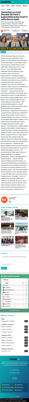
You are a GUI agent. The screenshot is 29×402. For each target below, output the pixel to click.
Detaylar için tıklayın (15, 310)
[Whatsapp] (13, 378)
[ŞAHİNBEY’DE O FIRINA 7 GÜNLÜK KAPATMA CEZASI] (21, 213)
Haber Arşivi (19, 390)
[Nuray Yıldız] (4, 199)
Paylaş (4, 51)
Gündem (25, 5)
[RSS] (16, 378)
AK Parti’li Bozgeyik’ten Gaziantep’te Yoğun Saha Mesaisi (21, 232)
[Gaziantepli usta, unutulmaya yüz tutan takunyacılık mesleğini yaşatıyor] (21, 239)
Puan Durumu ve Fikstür (9, 387)
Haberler (3, 9)
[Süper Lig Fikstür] (27, 315)
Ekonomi (18, 5)
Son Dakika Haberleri (8, 390)
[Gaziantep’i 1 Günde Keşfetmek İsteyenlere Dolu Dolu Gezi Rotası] (7, 226)
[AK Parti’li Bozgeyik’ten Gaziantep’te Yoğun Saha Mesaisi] (21, 226)
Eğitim (13, 5)
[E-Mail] (10, 202)
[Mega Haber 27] (7, 2)
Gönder (4, 268)
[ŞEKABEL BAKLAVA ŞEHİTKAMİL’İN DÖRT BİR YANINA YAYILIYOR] (7, 213)
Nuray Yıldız (12, 198)
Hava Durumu (7, 384)
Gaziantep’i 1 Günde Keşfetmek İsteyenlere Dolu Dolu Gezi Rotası (6, 232)
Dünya (8, 5)
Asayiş (3, 5)
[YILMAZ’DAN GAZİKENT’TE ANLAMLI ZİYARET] (7, 239)
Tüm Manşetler (20, 387)
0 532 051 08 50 (15, 370)
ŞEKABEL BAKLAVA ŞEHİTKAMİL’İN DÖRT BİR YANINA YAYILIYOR (7, 219)
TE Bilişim (18, 396)
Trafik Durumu (20, 384)
